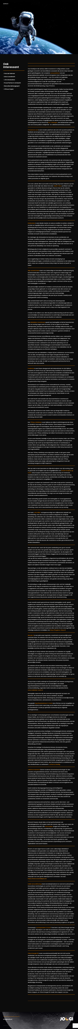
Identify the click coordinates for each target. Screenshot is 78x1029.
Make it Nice (58, 186)
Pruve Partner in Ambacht (12, 83)
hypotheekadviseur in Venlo (43, 703)
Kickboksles (31, 223)
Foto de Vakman (9, 73)
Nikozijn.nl (31, 635)
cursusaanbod (54, 73)
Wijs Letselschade (33, 270)
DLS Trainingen (52, 122)
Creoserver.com (33, 130)
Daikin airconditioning (34, 884)
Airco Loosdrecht (9, 77)
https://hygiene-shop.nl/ (58, 630)
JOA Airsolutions (9, 80)
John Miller (37, 512)
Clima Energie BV (33, 953)
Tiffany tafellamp (35, 422)
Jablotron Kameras (34, 770)
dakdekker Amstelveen (37, 322)
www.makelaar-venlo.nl (35, 690)
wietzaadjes (49, 826)
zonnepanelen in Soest (43, 927)
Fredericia (31, 368)
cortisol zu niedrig (54, 764)
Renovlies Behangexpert (12, 86)
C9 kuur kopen (9, 89)
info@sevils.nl (7, 1019)
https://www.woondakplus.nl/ (37, 879)
